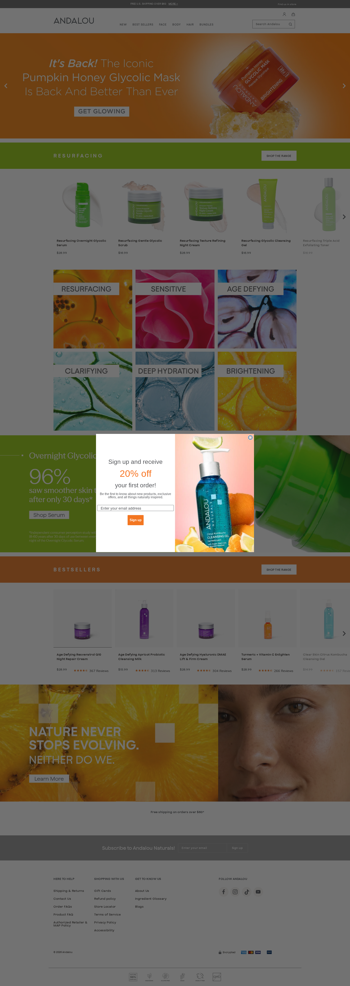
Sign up (136, 520)
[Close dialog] (250, 438)
